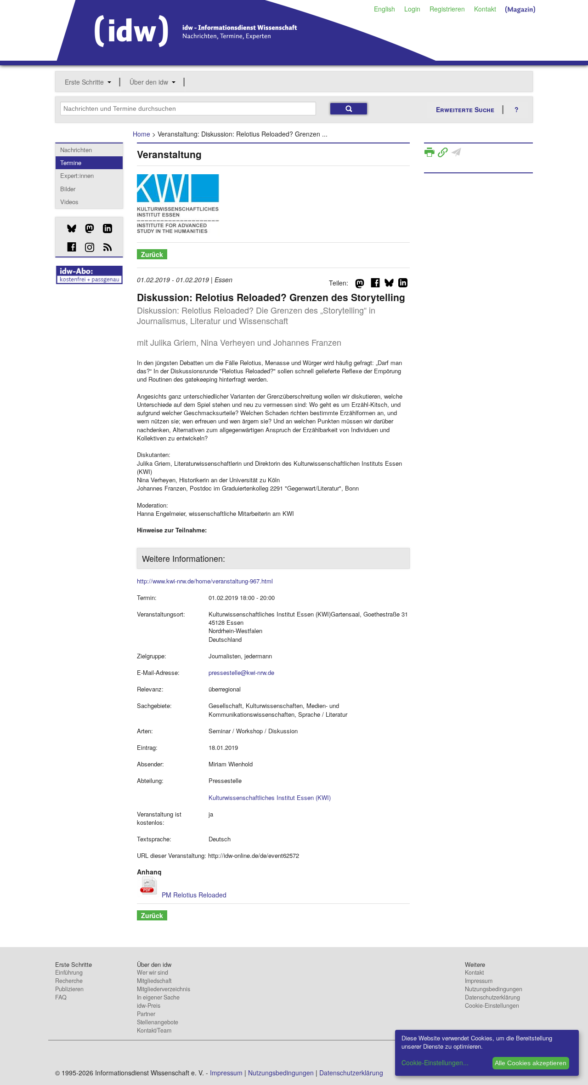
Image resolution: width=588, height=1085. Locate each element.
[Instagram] (86, 247)
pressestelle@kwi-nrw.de (241, 672)
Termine (70, 162)
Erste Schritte (84, 81)
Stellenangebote (157, 1022)
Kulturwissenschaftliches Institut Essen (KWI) (270, 797)
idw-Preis (148, 1005)
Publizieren (69, 989)
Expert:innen (77, 175)
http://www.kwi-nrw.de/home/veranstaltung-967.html (205, 581)
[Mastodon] (86, 228)
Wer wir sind (152, 972)
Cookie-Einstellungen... (435, 1062)
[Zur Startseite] (246, 57)
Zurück (152, 254)
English (384, 8)
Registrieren (447, 8)
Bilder (67, 188)
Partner (146, 1014)
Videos (69, 201)
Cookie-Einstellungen (492, 1005)
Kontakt (485, 8)
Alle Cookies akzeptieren (530, 1063)
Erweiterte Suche (465, 109)
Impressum (478, 980)
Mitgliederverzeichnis (163, 989)
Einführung (69, 972)
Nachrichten (76, 149)
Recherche (69, 980)
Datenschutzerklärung (492, 997)
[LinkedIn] (104, 228)
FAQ (61, 997)
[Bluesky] (68, 228)
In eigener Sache (158, 997)
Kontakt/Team (154, 1030)
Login (412, 8)
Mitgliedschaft (154, 980)
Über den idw (149, 81)
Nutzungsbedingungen (493, 989)
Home (141, 133)
